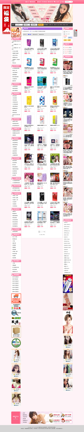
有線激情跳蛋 (15, 86)
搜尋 (41, 24)
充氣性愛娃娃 (15, 106)
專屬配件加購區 (15, 53)
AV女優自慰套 (15, 104)
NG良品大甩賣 (15, 51)
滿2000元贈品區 (15, 281)
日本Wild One (66, 241)
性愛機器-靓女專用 (16, 133)
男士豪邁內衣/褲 (15, 267)
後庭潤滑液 (14, 153)
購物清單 (75, 30)
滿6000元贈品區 (15, 289)
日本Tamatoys (66, 232)
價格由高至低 (41, 34)
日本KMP (65, 249)
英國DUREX (66, 255)
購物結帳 (33, 1)
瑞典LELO (65, 266)
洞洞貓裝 (14, 245)
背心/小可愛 (14, 236)
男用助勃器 (14, 112)
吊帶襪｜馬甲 (15, 251)
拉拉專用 (14, 175)
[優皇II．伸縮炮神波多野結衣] (68, 284)
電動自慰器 (14, 110)
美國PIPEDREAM (67, 260)
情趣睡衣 (14, 247)
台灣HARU (65, 270)
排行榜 (34, 13)
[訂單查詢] (16, 313)
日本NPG (65, 222)
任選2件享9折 (15, 55)
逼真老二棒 (14, 70)
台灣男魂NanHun (66, 272)
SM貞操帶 (14, 201)
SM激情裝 (14, 203)
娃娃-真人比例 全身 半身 (16, 115)
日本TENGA (66, 228)
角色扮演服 (14, 253)
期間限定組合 (15, 57)
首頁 (28, 1)
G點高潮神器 (14, 72)
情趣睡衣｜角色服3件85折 (16, 60)
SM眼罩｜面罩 (15, 195)
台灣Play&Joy (66, 268)
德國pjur (65, 264)
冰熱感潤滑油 (15, 142)
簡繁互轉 (51, 1)
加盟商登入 (25, 420)
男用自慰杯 (14, 95)
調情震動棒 (14, 74)
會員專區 (25, 422)
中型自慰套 (14, 100)
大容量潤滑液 (15, 155)
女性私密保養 (15, 219)
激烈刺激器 (14, 160)
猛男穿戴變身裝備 (15, 188)
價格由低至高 (35, 34)
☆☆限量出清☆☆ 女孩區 (16, 45)
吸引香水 (14, 164)
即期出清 (14, 62)
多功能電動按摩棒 (15, 68)
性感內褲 (14, 257)
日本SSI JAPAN (66, 243)
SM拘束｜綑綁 (15, 197)
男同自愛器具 (15, 166)
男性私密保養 (15, 221)
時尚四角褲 (14, 269)
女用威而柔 (14, 78)
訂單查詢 (53, 7)
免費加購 (31, 7)
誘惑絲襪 (14, 249)
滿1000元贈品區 (15, 276)
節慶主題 (14, 243)
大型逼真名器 (15, 102)
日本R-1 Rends (66, 239)
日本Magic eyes (66, 230)
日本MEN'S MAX (67, 247)
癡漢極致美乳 (15, 108)
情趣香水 (14, 211)
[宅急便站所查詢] (16, 318)
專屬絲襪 (14, 265)
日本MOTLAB (66, 253)
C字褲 (13, 241)
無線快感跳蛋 (15, 88)
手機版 (62, 1)
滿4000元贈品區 (15, 285)
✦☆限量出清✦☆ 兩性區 (16, 48)
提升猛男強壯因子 (15, 125)
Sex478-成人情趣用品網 (15, 2)
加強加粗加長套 (15, 123)
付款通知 (51, 10)
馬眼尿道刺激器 (15, 168)
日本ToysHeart (66, 226)
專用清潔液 (14, 217)
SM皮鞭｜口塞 (15, 199)
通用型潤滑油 (15, 140)
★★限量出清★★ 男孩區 (16, 42)
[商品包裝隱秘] (16, 331)
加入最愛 (57, 1)
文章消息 (49, 13)
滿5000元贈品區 (15, 287)
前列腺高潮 (14, 173)
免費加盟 (45, 1)
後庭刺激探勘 (15, 215)
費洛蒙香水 (14, 213)
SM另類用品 (14, 206)
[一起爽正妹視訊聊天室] (16, 377)
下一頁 (44, 231)
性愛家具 (14, 135)
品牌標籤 (36, 16)
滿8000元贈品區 (15, 291)
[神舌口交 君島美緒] (68, 322)
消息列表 (25, 416)
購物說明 (39, 1)
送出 (65, 40)
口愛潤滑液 (14, 146)
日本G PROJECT (66, 224)
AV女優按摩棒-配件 (16, 182)
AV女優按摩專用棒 (16, 180)
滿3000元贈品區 (15, 283)
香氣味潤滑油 (15, 144)
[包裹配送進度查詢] (16, 299)
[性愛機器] (68, 302)
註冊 (69, 40)
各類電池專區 (15, 231)
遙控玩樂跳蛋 (15, 90)
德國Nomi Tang (66, 262)
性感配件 (14, 255)
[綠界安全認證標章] (16, 343)
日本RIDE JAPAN (67, 245)
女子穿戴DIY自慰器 (16, 190)
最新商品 (33, 10)
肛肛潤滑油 (14, 162)
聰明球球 (14, 80)
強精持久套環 (15, 121)
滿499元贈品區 (15, 279)
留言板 (48, 16)
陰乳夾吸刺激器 (15, 76)
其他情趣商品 (15, 226)
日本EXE (65, 237)
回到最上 (75, 35)
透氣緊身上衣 (15, 271)
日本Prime (65, 251)
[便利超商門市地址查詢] (16, 307)
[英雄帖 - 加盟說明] (16, 322)
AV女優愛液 (14, 148)
